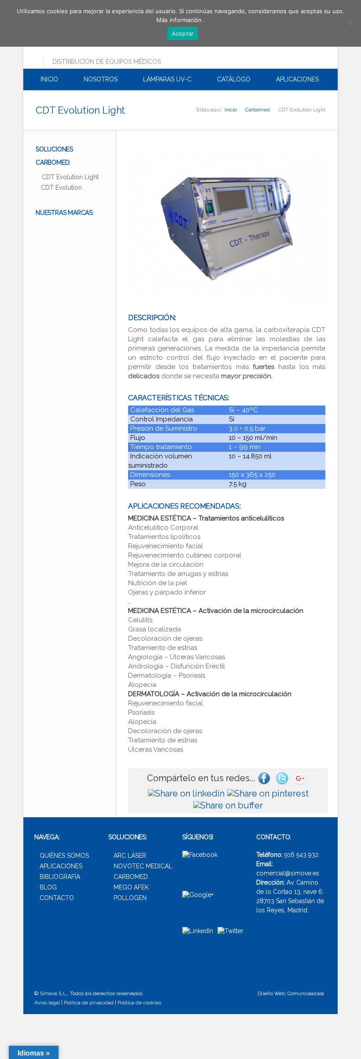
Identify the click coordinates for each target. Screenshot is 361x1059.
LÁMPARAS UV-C (166, 79)
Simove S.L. (53, 993)
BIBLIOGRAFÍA (60, 876)
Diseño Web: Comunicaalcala (291, 993)
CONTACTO (57, 897)
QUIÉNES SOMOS (64, 855)
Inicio (231, 110)
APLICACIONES (296, 79)
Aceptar (183, 33)
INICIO (48, 79)
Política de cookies (139, 1003)
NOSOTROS (100, 79)
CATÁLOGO (232, 79)
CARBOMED (131, 876)
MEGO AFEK (131, 887)
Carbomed (257, 110)
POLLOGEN (130, 897)
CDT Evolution (61, 187)
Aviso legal (47, 1003)
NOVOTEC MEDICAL (143, 866)
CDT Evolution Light (70, 177)
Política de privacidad (89, 1003)
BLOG (48, 887)
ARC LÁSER (130, 855)
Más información (179, 19)
